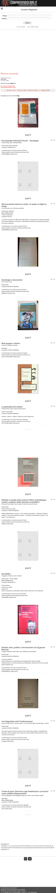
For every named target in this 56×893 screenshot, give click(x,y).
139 (37, 847)
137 (33, 847)
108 (26, 846)
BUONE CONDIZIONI (13, 286)
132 (22, 847)
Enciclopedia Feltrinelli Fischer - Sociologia (20, 141)
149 (4, 849)
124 (6, 847)
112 (34, 846)
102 (13, 846)
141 (41, 847)
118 (46, 846)
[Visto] (51, 140)
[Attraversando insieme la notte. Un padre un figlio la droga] (28, 190)
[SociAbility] (28, 560)
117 (44, 846)
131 (20, 847)
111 (32, 846)
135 (29, 847)
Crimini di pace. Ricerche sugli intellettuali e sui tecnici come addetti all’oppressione (25, 792)
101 (11, 846)
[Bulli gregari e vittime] (28, 329)
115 (40, 846)
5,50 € (28, 135)
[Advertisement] (28, 40)
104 (17, 846)
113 (36, 846)
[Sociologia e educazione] (28, 266)
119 (48, 846)
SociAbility (6, 574)
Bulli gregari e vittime (11, 343)
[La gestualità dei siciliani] (28, 393)
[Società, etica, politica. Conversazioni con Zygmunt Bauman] (28, 634)
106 (22, 846)
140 (39, 847)
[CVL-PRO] (52, 140)
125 (8, 847)
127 (12, 847)
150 (6, 849)
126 (10, 847)
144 (47, 847)
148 (2, 849)
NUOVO (9, 216)
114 (38, 846)
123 (4, 847)
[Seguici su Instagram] (25, 860)
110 (30, 846)
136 (31, 847)
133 (24, 847)
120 (50, 846)
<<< (9, 846)
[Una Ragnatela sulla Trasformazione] (28, 707)
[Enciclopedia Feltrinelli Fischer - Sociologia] (28, 127)
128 (14, 847)
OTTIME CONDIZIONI (13, 350)
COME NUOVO (11, 147)
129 (16, 847)
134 (26, 847)
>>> (8, 849)
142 (43, 847)
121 (52, 846)
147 (53, 847)
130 (18, 847)
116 (42, 846)
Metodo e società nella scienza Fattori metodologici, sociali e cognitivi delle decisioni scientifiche (24, 501)
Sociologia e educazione (12, 280)
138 (35, 847)
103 (15, 846)
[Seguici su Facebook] (30, 860)
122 (2, 847)
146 (51, 847)
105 (19, 846)
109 (28, 846)
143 (45, 847)
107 (24, 846)
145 (49, 847)
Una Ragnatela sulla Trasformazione (17, 721)
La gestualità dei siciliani (12, 407)
